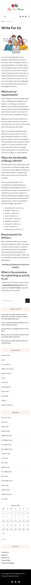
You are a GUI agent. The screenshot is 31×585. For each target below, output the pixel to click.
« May (3, 539)
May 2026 (4, 422)
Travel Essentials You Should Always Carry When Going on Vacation (14, 324)
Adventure (5, 355)
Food (3, 378)
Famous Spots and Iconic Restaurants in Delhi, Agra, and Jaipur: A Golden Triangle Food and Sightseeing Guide (14, 317)
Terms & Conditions (7, 563)
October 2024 (6, 471)
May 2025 (4, 462)
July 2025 (4, 458)
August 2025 (5, 453)
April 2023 (5, 485)
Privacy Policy (6, 560)
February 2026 (6, 435)
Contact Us (5, 552)
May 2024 (4, 476)
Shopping (4, 396)
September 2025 (7, 449)
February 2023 (6, 494)
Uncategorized (7, 405)
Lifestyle (4, 382)
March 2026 (5, 431)
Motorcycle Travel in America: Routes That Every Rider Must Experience (15, 336)
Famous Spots (6, 373)
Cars (3, 360)
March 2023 (5, 490)
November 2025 (6, 440)
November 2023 (6, 481)
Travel (3, 400)
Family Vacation (7, 369)
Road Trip (5, 391)
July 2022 (4, 499)
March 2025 (5, 467)
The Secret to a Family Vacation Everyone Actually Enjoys (14, 342)
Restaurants (6, 387)
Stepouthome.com (14, 576)
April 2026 (5, 426)
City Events (5, 364)
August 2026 (5, 417)
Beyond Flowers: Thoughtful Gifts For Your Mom (15, 330)
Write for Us (5, 557)
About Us (4, 555)
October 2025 (6, 444)
